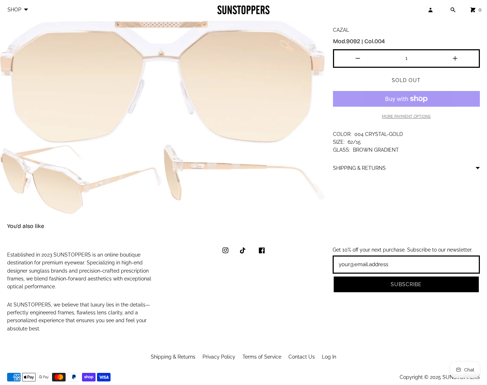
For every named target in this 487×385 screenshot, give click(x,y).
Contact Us (301, 357)
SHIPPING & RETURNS (359, 168)
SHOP (14, 9)
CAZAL (341, 30)
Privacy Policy (219, 357)
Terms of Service (261, 357)
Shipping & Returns (173, 357)
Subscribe (406, 284)
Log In (329, 357)
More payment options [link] (406, 116)
